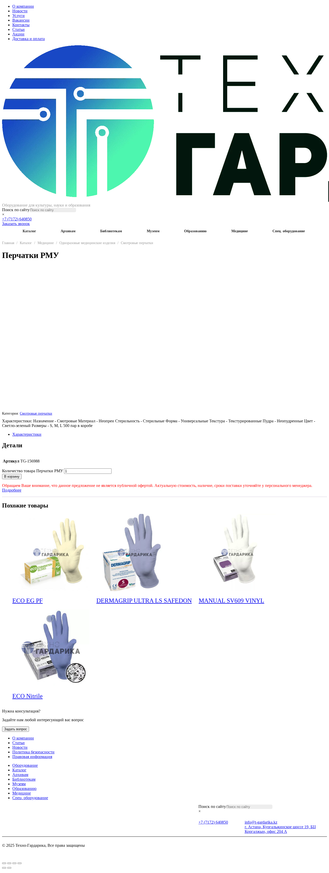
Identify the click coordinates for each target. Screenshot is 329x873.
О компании (23, 6)
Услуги (18, 15)
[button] (92, 601)
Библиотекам (111, 231)
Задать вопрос (15, 729)
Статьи (18, 29)
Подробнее (11, 490)
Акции (18, 34)
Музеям (153, 231)
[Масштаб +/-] (4, 863)
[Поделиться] (14, 863)
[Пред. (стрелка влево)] (4, 868)
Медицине (239, 231)
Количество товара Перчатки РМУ (32, 471)
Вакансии (21, 20)
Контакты (21, 25)
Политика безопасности (33, 752)
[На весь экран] (9, 863)
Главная (8, 243)
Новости (20, 11)
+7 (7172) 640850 (17, 219)
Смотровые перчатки (137, 243)
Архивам (68, 231)
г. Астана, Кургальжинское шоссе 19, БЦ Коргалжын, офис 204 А (280, 829)
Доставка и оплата (28, 39)
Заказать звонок (16, 223)
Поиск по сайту (16, 210)
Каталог (29, 231)
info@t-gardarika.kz (261, 822)
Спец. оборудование (288, 231)
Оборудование (25, 765)
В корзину (12, 476)
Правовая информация (32, 756)
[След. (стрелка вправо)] (9, 868)
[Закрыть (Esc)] (19, 863)
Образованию (195, 231)
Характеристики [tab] (26, 434)
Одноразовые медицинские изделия (87, 243)
